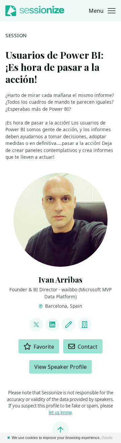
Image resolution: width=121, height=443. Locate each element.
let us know (60, 412)
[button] (102, 10)
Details (107, 438)
